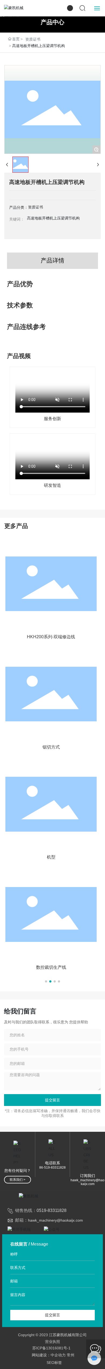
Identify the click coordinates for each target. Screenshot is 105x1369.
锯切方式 (51, 747)
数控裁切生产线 (51, 967)
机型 (51, 857)
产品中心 (52, 22)
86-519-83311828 (52, 1167)
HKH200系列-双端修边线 (51, 636)
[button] (46, 981)
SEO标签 (54, 1362)
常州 (70, 1355)
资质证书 (32, 39)
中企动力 (58, 1355)
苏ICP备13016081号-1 (51, 1348)
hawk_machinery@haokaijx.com (87, 1182)
